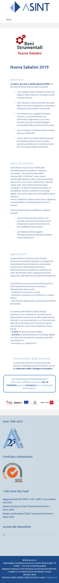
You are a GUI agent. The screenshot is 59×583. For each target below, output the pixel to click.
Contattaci (30, 385)
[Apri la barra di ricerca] (55, 19)
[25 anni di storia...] (13, 447)
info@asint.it (51, 577)
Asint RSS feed (19, 491)
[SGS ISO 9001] (13, 482)
